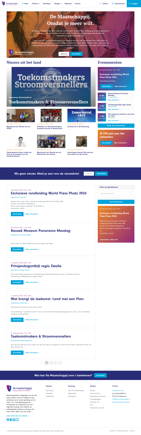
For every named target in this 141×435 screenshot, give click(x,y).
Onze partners (95, 393)
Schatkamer (50, 396)
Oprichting (49, 390)
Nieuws (92, 390)
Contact (77, 4)
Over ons (64, 54)
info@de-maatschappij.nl (121, 399)
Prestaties (49, 393)
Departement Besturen (98, 396)
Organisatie (72, 393)
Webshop (68, 4)
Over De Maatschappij (76, 390)
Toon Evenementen (116, 202)
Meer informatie (32, 214)
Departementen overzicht (121, 402)
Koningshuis (72, 396)
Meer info (114, 240)
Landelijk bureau (118, 390)
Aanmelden (106, 86)
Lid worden (76, 54)
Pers (91, 405)
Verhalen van (94, 402)
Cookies (131, 431)
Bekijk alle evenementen (116, 126)
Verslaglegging (95, 399)
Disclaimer (113, 431)
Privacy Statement (122, 431)
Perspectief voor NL (97, 408)
